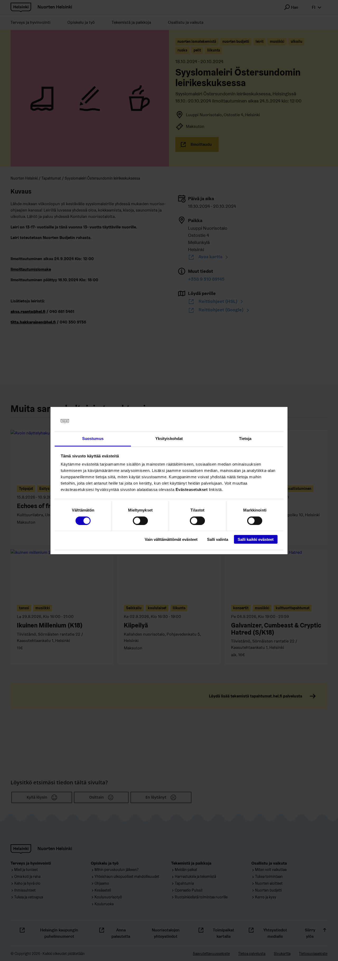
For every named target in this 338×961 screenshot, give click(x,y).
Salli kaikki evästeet (256, 539)
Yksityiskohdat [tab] (169, 438)
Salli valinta (217, 539)
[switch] (140, 520)
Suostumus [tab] (93, 438)
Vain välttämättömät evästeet (171, 539)
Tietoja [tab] (245, 438)
